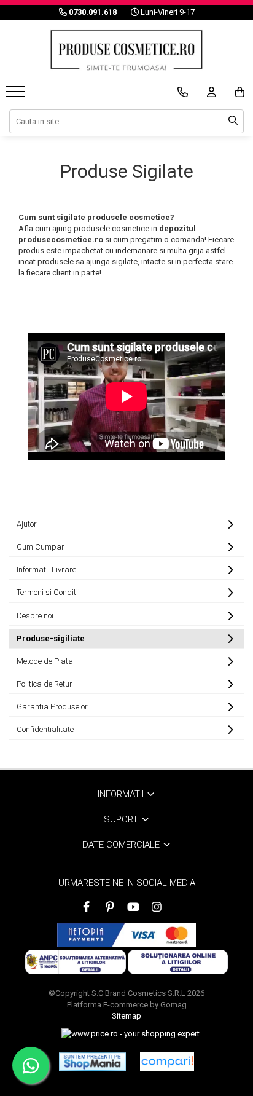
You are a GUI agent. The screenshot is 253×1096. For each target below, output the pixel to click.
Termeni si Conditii (48, 592)
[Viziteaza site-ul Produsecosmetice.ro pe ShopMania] (92, 1061)
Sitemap (126, 1015)
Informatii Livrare (46, 569)
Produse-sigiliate (51, 638)
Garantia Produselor (52, 706)
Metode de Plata (45, 661)
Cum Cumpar (40, 546)
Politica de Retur (44, 683)
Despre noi (35, 615)
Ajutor (27, 524)
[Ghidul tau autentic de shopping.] (167, 1061)
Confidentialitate (45, 729)
